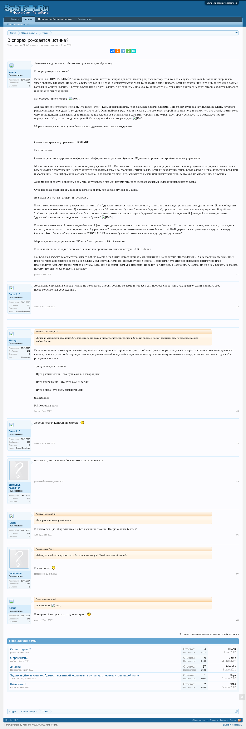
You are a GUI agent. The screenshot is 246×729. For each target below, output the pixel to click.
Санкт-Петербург (23, 311)
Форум (28, 19)
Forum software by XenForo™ (31, 725)
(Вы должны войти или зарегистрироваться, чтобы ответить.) (209, 634)
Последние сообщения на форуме (55, 19)
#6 (237, 535)
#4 (237, 443)
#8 (237, 620)
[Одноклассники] (117, 51)
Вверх (233, 720)
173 (28, 534)
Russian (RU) (11, 720)
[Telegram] (123, 51)
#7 (237, 574)
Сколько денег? (20, 649)
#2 (237, 306)
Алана (12, 522)
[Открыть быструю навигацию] (236, 33)
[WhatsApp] (128, 51)
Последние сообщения (18, 24)
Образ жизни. (19, 657)
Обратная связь (200, 720)
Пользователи (84, 19)
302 (28, 305)
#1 (237, 274)
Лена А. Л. (15, 294)
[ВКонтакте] (112, 51)
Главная (15, 19)
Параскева (15, 573)
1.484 (27, 351)
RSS (239, 720)
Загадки (15, 666)
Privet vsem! (18, 684)
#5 (237, 481)
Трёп (26, 45)
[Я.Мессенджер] (133, 51)
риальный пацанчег (15, 486)
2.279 (27, 584)
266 (28, 83)
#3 (237, 411)
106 (28, 498)
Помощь (214, 720)
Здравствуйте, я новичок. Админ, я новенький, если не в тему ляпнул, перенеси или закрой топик (74, 675)
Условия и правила (232, 725)
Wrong (13, 340)
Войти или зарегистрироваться (222, 3)
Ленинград (25, 357)
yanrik (57, 45)
